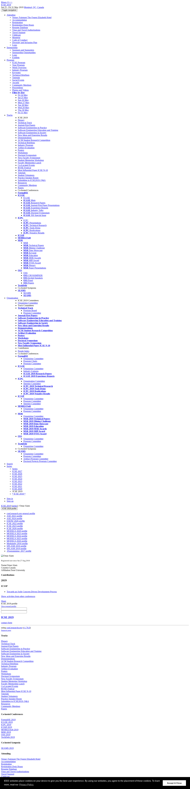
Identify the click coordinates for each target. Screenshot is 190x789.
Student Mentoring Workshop (31, 160)
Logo (14, 45)
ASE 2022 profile (14, 516)
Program (10, 60)
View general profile (8, 606)
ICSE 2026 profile (15, 528)
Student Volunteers (26, 175)
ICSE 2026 (17, 474)
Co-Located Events (26, 165)
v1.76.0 (26, 627)
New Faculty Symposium (29, 158)
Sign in (10, 498)
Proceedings (17, 87)
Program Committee (32, 313)
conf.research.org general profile (21, 513)
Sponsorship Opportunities (24, 52)
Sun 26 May (23, 100)
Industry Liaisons (31, 371)
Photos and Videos (20, 90)
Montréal (16, 37)
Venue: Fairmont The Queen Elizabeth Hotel (31, 17)
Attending (11, 15)
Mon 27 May (23, 102)
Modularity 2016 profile (17, 543)
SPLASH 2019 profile (16, 548)
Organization (12, 298)
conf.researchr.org (14, 627)
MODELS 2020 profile (17, 531)
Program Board (30, 310)
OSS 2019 (5, 734)
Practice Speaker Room (28, 178)
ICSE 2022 (17, 484)
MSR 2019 (6, 732)
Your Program (18, 65)
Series (15, 469)
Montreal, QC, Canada (34, 7)
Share (3, 601)
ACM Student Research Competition (34, 140)
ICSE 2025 (17, 476)
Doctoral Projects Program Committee (40, 461)
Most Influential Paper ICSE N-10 (33, 170)
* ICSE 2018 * (18, 494)
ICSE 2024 (17, 479)
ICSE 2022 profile (15, 523)
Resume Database (20, 27)
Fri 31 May (23, 112)
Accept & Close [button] (174, 783)
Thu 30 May (23, 110)
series (14, 506)
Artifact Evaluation (26, 148)
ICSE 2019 (6, 506)
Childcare (16, 35)
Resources (22, 183)
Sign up (10, 501)
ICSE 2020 (17, 489)
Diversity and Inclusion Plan (24, 42)
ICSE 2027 (17, 471)
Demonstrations (25, 137)
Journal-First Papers (26, 125)
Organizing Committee (28, 303)
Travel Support (18, 32)
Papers (21, 188)
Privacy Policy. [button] (26, 784)
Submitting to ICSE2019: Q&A (32, 180)
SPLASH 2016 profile (16, 546)
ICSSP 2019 (6, 727)
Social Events (18, 80)
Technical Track (25, 122)
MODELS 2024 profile (17, 536)
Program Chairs (30, 361)
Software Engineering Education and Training (38, 130)
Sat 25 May (23, 97)
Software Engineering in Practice (32, 127)
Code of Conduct (19, 40)
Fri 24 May (23, 95)
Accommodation (19, 20)
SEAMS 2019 (7, 748)
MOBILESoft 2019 (9, 729)
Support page (6, 630)
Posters (21, 150)
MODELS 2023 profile (17, 533)
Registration (17, 22)
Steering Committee (32, 383)
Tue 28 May (23, 105)
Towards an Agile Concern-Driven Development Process (32, 591)
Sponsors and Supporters (23, 50)
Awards (15, 82)
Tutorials (16, 77)
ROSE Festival (24, 168)
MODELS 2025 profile (17, 538)
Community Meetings (21, 85)
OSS (25, 273)
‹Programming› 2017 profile (19, 551)
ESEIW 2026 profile (16, 521)
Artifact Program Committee (35, 459)
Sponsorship (12, 47)
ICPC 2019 (6, 724)
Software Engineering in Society (32, 132)
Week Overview (19, 67)
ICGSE (26, 198)
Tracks (10, 115)
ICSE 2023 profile (15, 526)
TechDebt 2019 (8, 737)
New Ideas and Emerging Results (32, 135)
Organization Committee (34, 381)
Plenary (21, 120)
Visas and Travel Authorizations (26, 30)
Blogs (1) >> (6, 2)
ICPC (25, 220)
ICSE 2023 (17, 481)
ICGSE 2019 (7, 722)
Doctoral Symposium (27, 155)
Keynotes (16, 72)
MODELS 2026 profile (17, 541)
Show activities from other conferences (18, 596)
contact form (6, 622)
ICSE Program (18, 62)
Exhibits (15, 57)
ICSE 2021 (17, 486)
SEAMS (27, 293)
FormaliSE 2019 (8, 719)
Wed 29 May (23, 107)
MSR (25, 243)
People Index (23, 351)
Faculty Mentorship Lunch (29, 163)
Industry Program (20, 70)
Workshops (23, 153)
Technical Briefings (20, 75)
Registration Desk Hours (23, 25)
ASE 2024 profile (14, 518)
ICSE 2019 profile (9, 509)
